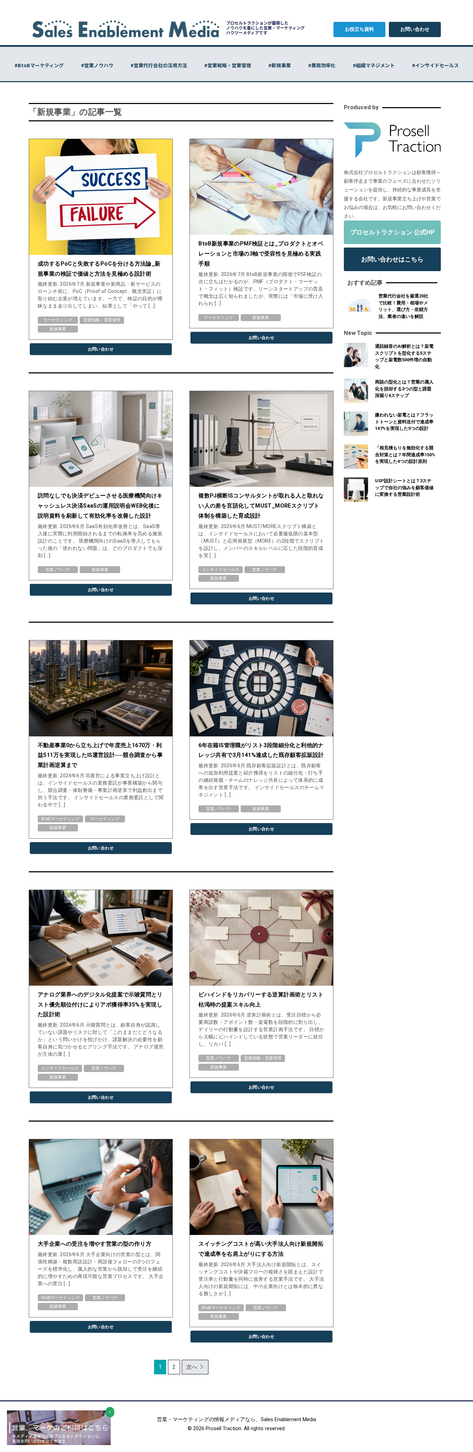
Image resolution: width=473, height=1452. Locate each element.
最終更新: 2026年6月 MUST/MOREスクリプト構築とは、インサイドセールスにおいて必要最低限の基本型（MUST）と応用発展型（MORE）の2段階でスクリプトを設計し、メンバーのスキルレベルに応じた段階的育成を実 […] (261, 541)
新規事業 (58, 329)
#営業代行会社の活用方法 (159, 65)
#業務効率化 (322, 65)
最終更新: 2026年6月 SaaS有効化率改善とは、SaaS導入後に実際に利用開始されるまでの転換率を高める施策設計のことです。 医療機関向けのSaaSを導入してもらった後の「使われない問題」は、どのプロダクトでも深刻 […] (100, 541)
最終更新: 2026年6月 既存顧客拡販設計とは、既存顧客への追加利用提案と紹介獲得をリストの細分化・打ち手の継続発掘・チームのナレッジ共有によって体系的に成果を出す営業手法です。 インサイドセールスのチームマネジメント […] (261, 780)
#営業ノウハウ (97, 65)
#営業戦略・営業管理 (227, 65)
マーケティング (57, 320)
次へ (191, 1367)
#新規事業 (279, 65)
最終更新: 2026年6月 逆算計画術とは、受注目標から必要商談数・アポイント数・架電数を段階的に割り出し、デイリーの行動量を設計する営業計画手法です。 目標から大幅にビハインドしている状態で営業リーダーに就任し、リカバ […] (261, 1029)
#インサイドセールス (435, 65)
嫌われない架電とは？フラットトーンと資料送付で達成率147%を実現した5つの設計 (404, 421)
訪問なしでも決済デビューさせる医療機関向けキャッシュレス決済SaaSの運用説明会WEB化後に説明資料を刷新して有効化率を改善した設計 (100, 505)
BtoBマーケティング (60, 818)
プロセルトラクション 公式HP (392, 232)
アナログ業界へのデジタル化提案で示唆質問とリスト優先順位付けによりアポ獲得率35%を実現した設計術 (100, 1004)
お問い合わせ (414, 29)
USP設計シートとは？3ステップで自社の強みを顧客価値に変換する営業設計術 (404, 487)
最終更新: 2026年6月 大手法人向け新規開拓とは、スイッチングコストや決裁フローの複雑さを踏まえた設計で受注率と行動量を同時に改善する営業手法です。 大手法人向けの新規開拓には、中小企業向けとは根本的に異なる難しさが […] (261, 1279)
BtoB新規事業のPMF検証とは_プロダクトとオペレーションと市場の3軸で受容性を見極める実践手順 (260, 253)
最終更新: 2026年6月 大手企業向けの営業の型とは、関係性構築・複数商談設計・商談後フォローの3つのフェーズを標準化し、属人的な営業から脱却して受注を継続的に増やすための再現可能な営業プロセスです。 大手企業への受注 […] (100, 1269)
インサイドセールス (220, 569)
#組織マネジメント (374, 65)
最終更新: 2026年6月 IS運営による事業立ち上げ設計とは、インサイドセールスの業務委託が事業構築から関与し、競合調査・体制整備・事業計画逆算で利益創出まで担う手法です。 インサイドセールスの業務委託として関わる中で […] (100, 790)
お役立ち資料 (359, 29)
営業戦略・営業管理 (102, 320)
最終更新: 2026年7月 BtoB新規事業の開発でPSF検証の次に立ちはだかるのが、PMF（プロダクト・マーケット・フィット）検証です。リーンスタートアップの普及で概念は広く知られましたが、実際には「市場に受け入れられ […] (260, 288)
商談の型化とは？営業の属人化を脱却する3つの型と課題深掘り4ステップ (404, 388)
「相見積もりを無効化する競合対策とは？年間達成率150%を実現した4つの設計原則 (405, 454)
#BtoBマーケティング (39, 65)
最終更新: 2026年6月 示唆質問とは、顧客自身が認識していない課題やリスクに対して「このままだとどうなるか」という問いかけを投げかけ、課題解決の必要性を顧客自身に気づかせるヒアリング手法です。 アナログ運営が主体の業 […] (100, 1039)
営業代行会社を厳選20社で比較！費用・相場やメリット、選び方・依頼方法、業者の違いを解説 (403, 306)
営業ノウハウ (57, 569)
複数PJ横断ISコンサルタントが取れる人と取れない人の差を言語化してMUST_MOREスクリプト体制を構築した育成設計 (261, 505)
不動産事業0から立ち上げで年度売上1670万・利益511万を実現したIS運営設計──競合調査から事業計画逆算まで (100, 755)
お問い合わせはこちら (392, 259)
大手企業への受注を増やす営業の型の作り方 (94, 1244)
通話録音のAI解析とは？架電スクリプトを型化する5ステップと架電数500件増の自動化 (404, 356)
